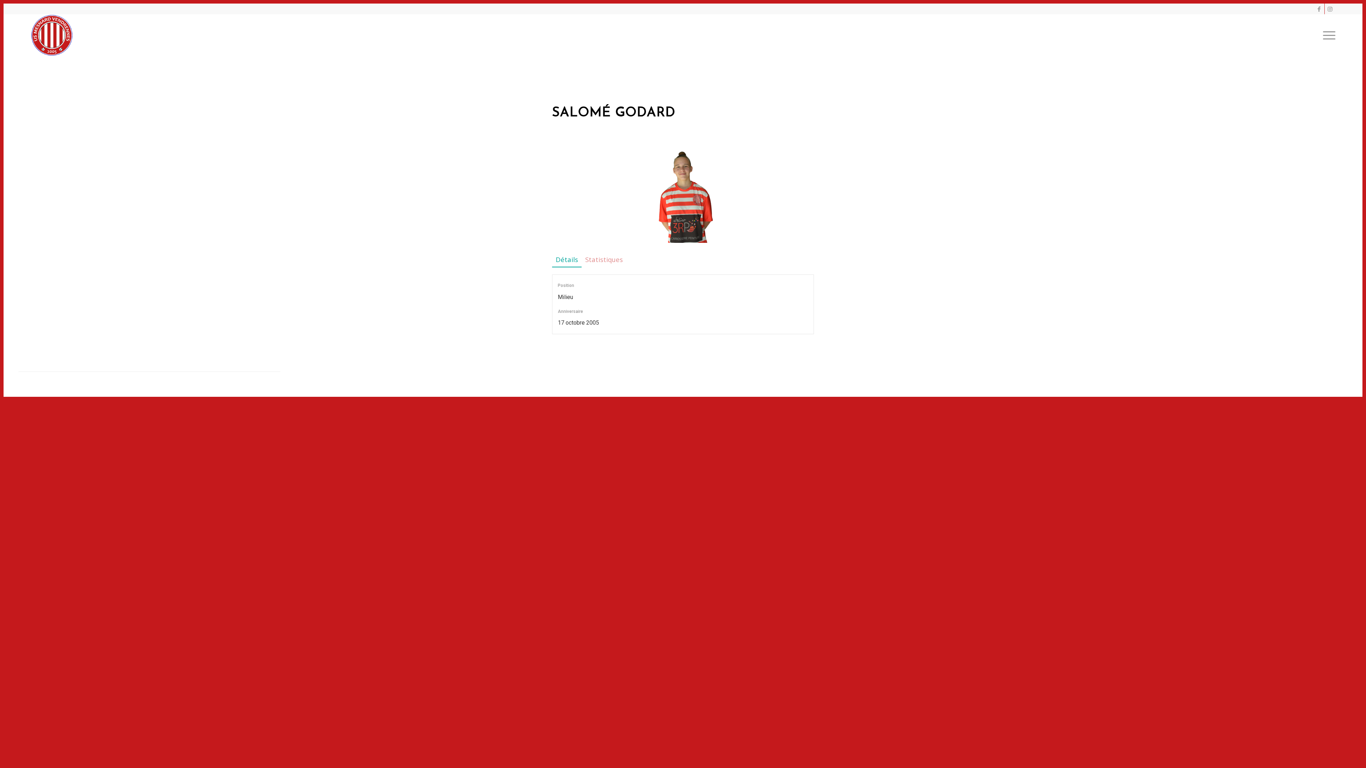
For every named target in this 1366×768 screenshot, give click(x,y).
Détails (567, 259)
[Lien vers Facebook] (1319, 9)
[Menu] (1326, 35)
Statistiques (604, 259)
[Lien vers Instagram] (1330, 9)
